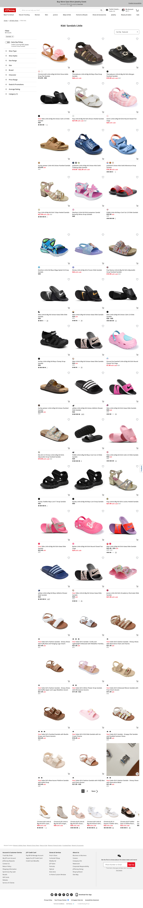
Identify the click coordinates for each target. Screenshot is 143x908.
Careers (75, 858)
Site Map (76, 874)
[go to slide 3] (71, 5)
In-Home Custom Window (57, 874)
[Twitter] (52, 894)
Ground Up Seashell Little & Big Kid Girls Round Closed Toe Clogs (122, 362)
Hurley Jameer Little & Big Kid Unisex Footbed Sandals (53, 409)
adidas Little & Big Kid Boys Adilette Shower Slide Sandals (52, 594)
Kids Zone (52, 872)
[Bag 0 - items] (137, 10)
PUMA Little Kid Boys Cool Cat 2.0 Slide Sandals (122, 212)
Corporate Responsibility (81, 866)
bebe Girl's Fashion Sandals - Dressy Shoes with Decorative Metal (122, 781)
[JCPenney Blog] (72, 894)
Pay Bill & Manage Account (34, 855)
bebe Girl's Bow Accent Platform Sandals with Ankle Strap (53, 781)
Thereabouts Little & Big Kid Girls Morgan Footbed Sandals (120, 75)
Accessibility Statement (92, 900)
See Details (119, 870)
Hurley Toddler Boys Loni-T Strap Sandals (52, 502)
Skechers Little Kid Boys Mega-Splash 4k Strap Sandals (53, 271)
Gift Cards (6, 877)
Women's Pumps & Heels (55, 845)
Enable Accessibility (135, 3)
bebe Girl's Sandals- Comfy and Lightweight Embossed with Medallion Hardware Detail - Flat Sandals (88, 643)
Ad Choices (69, 904)
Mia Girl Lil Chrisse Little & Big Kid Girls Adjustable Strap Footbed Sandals (51, 456)
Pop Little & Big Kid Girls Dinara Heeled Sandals (88, 119)
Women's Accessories (78, 845)
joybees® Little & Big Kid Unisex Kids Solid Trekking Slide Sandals (86, 166)
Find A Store (53, 855)
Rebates (5, 880)
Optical (51, 869)
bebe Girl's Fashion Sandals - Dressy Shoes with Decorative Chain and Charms (122, 643)
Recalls (5, 874)
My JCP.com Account (9, 858)
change (27, 44)
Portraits (52, 866)
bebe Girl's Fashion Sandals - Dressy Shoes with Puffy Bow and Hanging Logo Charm (54, 643)
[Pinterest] (64, 894)
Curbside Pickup (54, 858)
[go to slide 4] (72, 5)
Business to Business (79, 855)
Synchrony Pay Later (9, 872)
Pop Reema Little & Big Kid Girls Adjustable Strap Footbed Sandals (121, 271)
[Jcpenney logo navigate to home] (10, 10)
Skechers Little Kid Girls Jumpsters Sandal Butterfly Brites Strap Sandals (86, 213)
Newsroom (76, 864)
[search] (102, 10)
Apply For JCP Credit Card (34, 858)
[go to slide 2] (69, 5)
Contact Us (6, 864)
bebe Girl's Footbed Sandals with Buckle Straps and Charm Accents (53, 735)
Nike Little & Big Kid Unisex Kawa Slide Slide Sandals (52, 315)
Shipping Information (10, 869)
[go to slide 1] (67, 5)
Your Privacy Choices (60, 900)
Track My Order (8, 855)
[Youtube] (68, 894)
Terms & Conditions (59, 904)
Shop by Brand (77, 872)
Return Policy (7, 866)
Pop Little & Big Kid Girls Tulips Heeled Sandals (53, 212)
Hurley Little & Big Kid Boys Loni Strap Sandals (87, 502)
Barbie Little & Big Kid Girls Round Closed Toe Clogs (87, 547)
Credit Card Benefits (32, 861)
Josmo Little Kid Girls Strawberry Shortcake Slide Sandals (123, 594)
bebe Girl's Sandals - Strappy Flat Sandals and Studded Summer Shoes (122, 735)
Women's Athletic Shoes (19, 845)
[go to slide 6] (76, 5)
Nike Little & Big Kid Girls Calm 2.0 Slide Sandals (122, 455)
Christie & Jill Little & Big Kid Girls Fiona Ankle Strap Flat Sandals (53, 75)
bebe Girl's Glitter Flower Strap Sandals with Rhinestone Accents (87, 689)
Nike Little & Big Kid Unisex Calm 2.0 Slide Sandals (53, 120)
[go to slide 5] (74, 5)
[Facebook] (60, 894)
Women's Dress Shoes (33, 845)
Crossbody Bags (66, 845)
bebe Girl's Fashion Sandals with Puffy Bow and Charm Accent (88, 781)
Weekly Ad (52, 861)
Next (94, 791)
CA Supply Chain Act (77, 900)
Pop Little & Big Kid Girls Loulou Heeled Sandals (122, 502)
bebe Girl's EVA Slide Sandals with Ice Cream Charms (86, 735)
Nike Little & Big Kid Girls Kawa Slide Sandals (121, 408)
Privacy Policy (48, 900)
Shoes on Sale (43, 845)
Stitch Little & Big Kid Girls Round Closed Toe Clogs (121, 120)
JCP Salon (52, 864)
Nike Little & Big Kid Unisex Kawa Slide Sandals (87, 315)
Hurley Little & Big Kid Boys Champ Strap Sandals (51, 362)
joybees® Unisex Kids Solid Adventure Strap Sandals (121, 166)
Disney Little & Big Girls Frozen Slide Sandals (87, 270)
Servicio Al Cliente (8, 883)
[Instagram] (56, 894)
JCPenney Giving (78, 869)
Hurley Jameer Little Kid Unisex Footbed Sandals (54, 165)
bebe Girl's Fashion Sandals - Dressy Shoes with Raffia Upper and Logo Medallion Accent (54, 689)
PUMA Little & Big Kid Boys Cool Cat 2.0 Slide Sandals (87, 456)
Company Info (77, 861)
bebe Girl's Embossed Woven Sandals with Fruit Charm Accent (122, 689)
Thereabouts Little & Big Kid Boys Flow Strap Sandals (87, 75)
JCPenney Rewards (9, 861)
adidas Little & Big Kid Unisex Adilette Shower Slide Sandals (87, 409)
